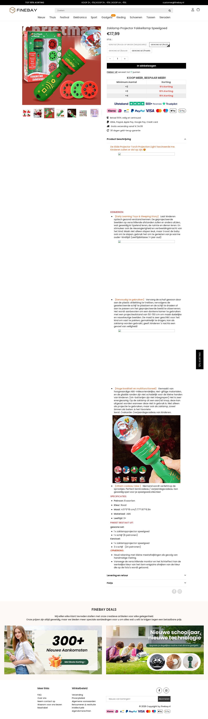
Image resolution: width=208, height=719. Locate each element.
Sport (94, 17)
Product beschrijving (119, 139)
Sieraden (164, 17)
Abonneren (164, 699)
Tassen (150, 17)
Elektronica (80, 17)
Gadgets (106, 17)
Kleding (121, 17)
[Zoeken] (169, 10)
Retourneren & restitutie (84, 704)
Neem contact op (46, 701)
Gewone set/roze (159, 44)
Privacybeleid (78, 698)
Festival (64, 17)
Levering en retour (117, 575)
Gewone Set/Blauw (118, 50)
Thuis (52, 17)
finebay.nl (166, 706)
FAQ (39, 694)
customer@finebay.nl (173, 2)
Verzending (77, 694)
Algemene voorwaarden (84, 701)
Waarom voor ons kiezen (49, 704)
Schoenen (136, 17)
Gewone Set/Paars (141, 50)
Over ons (41, 698)
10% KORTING (199, 359)
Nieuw (41, 17)
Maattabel (42, 707)
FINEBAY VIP (112, 72)
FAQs (110, 583)
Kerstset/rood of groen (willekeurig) (127, 44)
